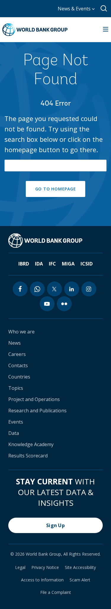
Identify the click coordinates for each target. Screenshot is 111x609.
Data (13, 433)
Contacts (18, 365)
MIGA (68, 263)
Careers (17, 354)
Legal (20, 567)
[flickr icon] (64, 303)
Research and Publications (37, 410)
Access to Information (42, 580)
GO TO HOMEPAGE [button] (55, 189)
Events (15, 422)
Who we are (21, 331)
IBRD (23, 263)
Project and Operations (34, 399)
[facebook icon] (20, 289)
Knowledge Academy (31, 444)
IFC (52, 263)
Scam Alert (80, 580)
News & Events (75, 8)
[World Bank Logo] (34, 29)
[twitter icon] (54, 289)
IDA (39, 263)
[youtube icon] (47, 303)
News (14, 343)
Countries (19, 376)
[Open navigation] (106, 30)
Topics (15, 388)
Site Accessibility (80, 567)
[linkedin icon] (71, 289)
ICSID (87, 263)
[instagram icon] (88, 289)
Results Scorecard (28, 455)
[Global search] (104, 8)
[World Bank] (45, 240)
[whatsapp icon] (37, 289)
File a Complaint (55, 592)
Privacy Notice (45, 567)
